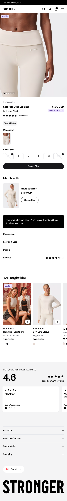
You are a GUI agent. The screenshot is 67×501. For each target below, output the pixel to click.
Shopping (7, 454)
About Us (7, 430)
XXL (59, 156)
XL (49, 156)
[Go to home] (9, 9)
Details (6, 249)
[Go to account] (50, 9)
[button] (33, 116)
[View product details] (17, 335)
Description (8, 234)
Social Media (9, 446)
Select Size (29, 200)
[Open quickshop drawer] (27, 322)
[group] (17, 315)
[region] (33, 315)
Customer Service (11, 438)
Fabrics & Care (10, 241)
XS (8, 156)
